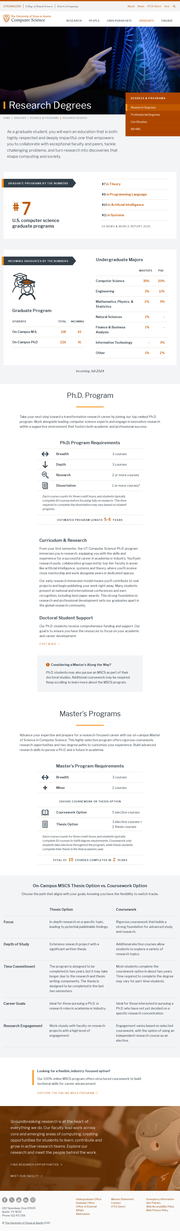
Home (7, 118)
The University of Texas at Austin (24, 1222)
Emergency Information (160, 1199)
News (140, 6)
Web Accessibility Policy (160, 1206)
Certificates (139, 122)
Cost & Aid (47, 643)
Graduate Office (85, 1202)
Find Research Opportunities (35, 1164)
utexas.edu (12, 6)
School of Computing (67, 6)
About (131, 6)
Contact (116, 1202)
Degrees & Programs (148, 98)
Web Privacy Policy (157, 1210)
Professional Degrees (145, 114)
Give (166, 6)
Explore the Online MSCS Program (65, 1092)
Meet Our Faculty (25, 1175)
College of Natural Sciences (39, 6)
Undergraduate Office (88, 1199)
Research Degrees (143, 107)
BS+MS (135, 129)
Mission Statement (122, 1199)
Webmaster (83, 1213)
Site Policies (153, 1202)
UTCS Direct (154, 6)
